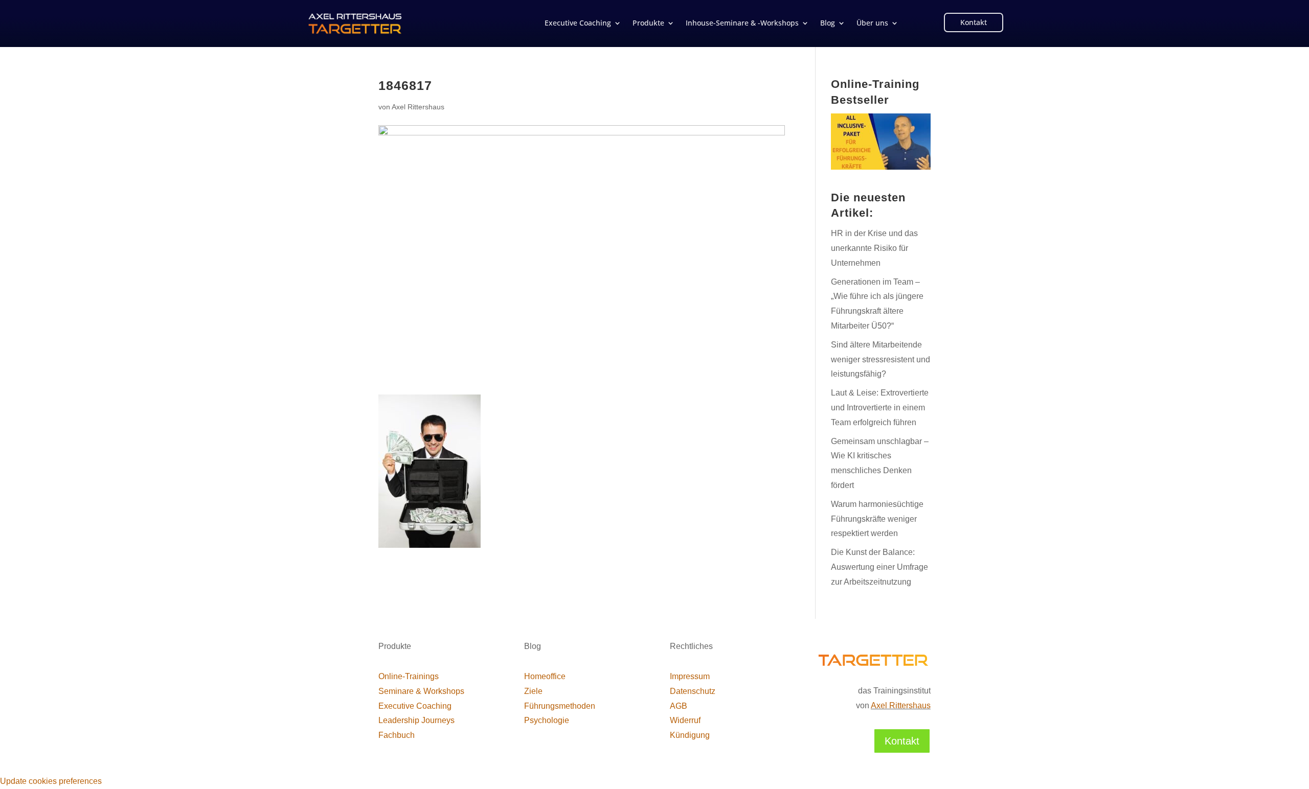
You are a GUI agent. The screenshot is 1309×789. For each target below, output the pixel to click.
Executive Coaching (578, 23)
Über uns (872, 23)
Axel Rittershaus (418, 107)
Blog (827, 23)
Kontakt (973, 22)
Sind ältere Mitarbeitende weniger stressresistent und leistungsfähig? (880, 359)
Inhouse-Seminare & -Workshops (742, 23)
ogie (546, 720)
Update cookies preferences (51, 781)
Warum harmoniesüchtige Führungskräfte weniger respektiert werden (877, 519)
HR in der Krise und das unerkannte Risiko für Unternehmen (874, 248)
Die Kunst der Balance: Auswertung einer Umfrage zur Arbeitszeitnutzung (879, 567)
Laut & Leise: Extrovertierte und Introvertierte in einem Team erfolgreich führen (880, 407)
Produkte (648, 23)
